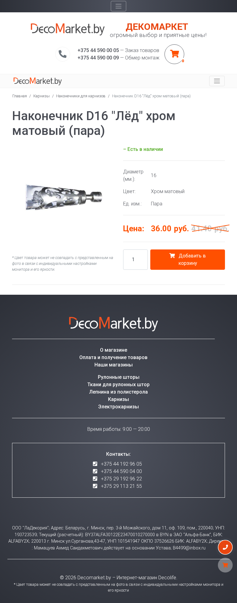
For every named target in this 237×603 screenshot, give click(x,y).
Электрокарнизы (118, 407)
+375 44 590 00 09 (98, 58)
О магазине (113, 350)
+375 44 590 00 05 (98, 50)
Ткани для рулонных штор (118, 384)
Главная (19, 96)
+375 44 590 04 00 (121, 471)
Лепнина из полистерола (118, 392)
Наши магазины (113, 365)
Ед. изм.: (132, 204)
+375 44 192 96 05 (121, 464)
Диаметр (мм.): (133, 175)
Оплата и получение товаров (113, 357)
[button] (108, 151)
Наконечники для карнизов (81, 96)
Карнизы (41, 96)
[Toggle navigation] (118, 6)
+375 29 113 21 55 (121, 486)
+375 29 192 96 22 (121, 479)
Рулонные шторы (118, 377)
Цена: (133, 228)
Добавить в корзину (191, 259)
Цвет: (129, 191)
